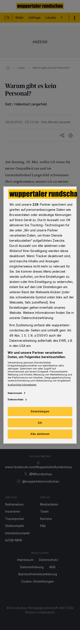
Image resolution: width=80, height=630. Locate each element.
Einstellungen (40, 411)
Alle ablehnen (40, 434)
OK (40, 422)
